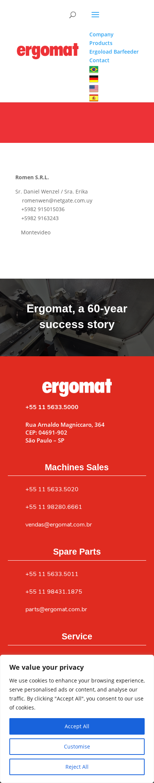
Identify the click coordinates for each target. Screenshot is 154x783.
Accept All (77, 726)
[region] (77, 719)
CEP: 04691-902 (46, 432)
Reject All (77, 766)
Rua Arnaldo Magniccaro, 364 (65, 424)
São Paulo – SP (44, 440)
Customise (77, 746)
